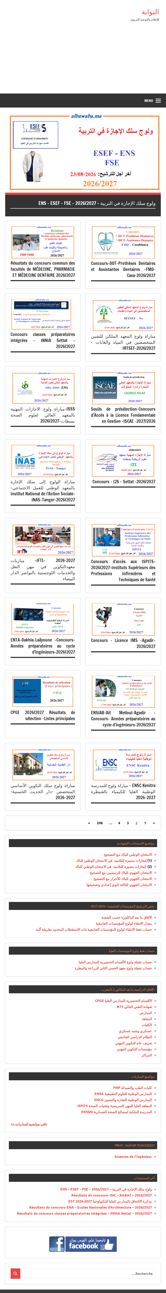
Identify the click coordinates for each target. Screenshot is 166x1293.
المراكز (147, 1055)
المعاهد (147, 1018)
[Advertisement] (83, 61)
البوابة (150, 12)
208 (100, 823)
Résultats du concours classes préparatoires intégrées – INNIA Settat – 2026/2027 (84, 1213)
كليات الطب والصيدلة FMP (132, 1087)
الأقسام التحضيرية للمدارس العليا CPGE (123, 1000)
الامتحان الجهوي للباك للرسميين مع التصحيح (121, 872)
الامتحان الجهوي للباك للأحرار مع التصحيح (122, 878)
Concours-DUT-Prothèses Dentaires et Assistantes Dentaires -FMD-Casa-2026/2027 (123, 269)
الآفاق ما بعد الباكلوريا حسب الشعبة (126, 917)
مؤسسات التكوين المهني (134, 1049)
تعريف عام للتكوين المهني (133, 1043)
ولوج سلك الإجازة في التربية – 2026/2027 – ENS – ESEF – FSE (97, 203)
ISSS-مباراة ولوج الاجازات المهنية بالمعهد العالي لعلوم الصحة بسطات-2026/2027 (43, 415)
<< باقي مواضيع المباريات (29, 1124)
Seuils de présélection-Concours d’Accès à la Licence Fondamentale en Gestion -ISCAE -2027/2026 (123, 415)
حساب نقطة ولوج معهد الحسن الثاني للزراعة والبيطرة (113, 968)
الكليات (147, 1024)
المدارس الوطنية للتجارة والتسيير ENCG (123, 1099)
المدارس (145, 1012)
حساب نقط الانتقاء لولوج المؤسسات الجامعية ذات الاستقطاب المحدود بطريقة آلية (94, 929)
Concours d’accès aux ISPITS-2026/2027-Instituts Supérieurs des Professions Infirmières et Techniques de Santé (123, 570)
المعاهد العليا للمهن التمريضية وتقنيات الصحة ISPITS (114, 1105)
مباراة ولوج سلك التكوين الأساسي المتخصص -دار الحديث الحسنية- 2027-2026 (43, 791)
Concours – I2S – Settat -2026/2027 (124, 482)
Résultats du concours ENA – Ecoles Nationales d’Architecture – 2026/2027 (90, 1207)
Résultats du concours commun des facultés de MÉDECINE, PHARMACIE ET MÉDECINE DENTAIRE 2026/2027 (43, 269)
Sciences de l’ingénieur (133, 1156)
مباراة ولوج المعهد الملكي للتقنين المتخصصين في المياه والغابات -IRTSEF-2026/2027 (123, 342)
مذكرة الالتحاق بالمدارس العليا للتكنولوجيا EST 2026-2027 (110, 1201)
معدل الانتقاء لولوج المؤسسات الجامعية (124, 923)
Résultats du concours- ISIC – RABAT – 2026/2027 (111, 1195)
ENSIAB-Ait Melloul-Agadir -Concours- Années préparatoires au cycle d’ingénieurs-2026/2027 (123, 719)
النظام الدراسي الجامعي (135, 1037)
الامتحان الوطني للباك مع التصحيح (128, 854)
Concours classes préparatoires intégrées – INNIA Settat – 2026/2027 (43, 340)
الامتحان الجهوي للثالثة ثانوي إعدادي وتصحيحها (119, 884)
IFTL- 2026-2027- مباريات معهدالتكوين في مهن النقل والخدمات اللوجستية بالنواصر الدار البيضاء (43, 569)
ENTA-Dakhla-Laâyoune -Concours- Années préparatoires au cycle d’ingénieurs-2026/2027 (43, 646)
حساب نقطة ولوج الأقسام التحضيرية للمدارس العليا (115, 962)
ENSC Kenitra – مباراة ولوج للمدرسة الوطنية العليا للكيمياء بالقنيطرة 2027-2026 (123, 791)
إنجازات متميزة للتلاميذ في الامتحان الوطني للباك (111, 860)
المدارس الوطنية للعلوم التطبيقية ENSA (123, 1093)
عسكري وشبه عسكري (135, 1030)
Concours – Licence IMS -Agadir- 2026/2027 (123, 643)
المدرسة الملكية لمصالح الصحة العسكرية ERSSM (116, 1111)
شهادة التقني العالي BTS (134, 1006)
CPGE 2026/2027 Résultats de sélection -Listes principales (43, 715)
